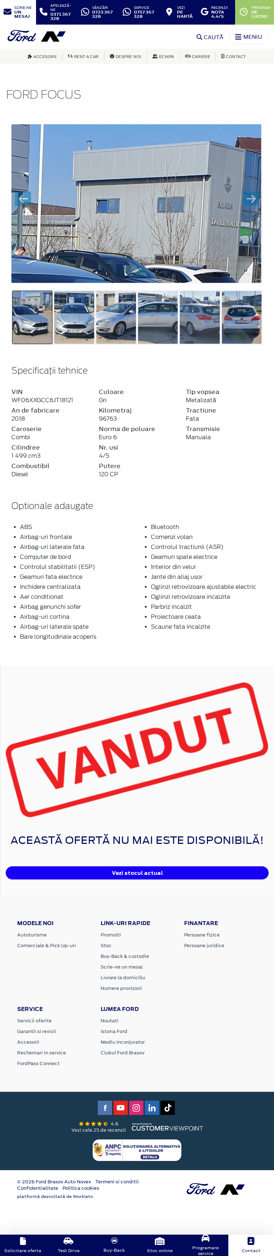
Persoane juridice (204, 945)
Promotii (111, 934)
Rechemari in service (41, 1052)
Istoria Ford (114, 1031)
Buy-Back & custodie (125, 956)
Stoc (106, 945)
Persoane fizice (202, 934)
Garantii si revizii (36, 1031)
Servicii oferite (34, 1020)
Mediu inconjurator (123, 1042)
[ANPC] (137, 1150)
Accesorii (28, 1042)
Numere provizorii (121, 988)
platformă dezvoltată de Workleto (55, 1196)
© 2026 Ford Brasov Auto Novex (54, 1181)
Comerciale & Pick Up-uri (46, 945)
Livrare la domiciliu (123, 977)
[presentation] (23, 199)
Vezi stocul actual (137, 873)
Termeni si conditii (117, 1181)
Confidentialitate (37, 1188)
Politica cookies (80, 1188)
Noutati (109, 1020)
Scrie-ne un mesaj (122, 967)
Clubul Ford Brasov (122, 1052)
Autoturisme (32, 934)
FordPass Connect (38, 1063)
